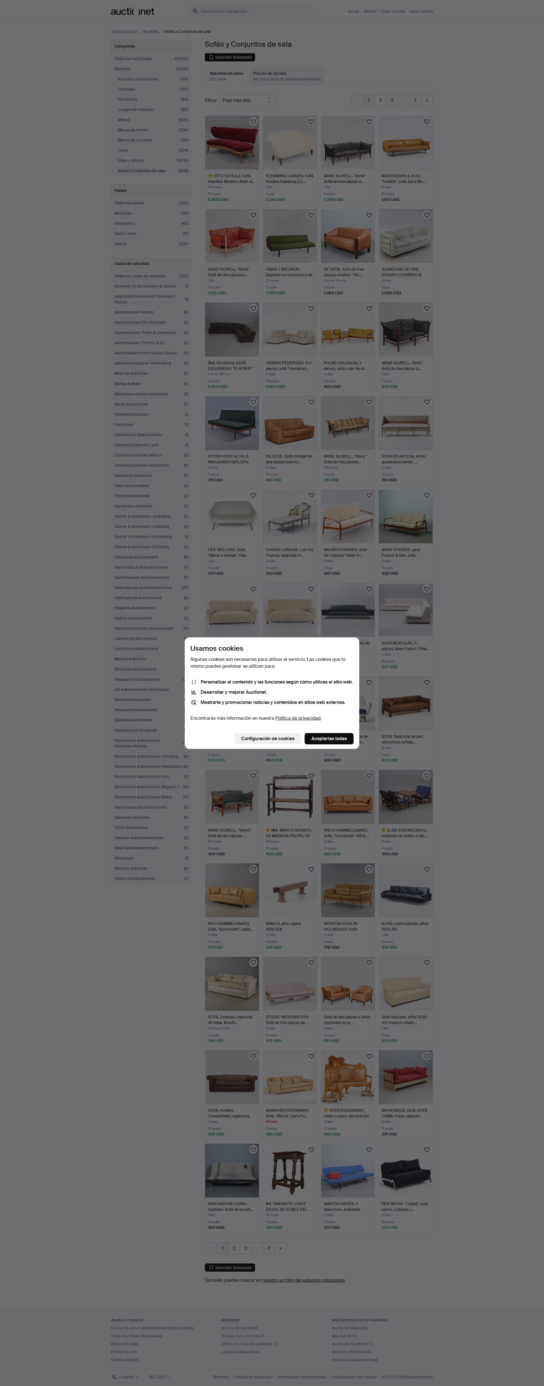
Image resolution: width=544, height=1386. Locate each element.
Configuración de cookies (267, 739)
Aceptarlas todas (329, 739)
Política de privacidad (298, 718)
